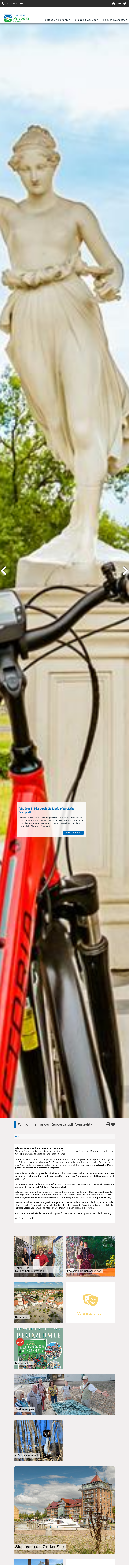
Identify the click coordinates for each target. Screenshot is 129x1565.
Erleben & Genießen (86, 19)
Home (18, 1136)
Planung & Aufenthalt (115, 19)
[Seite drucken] (108, 1124)
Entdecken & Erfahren (57, 19)
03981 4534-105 (13, 3)
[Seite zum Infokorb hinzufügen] (113, 1124)
